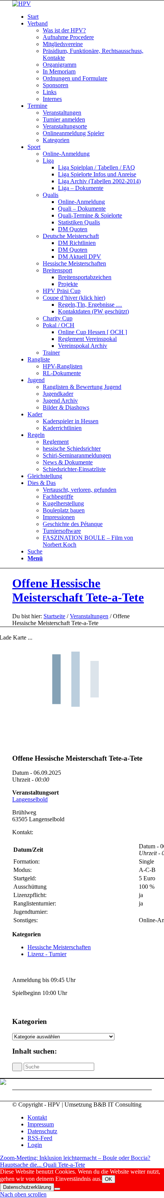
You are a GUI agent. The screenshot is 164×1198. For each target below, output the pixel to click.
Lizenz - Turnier (46, 954)
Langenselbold (30, 799)
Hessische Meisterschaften (59, 947)
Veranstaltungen (89, 616)
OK (108, 1179)
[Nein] (57, 1189)
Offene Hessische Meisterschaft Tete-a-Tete (78, 590)
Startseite (54, 616)
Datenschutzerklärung (27, 1187)
